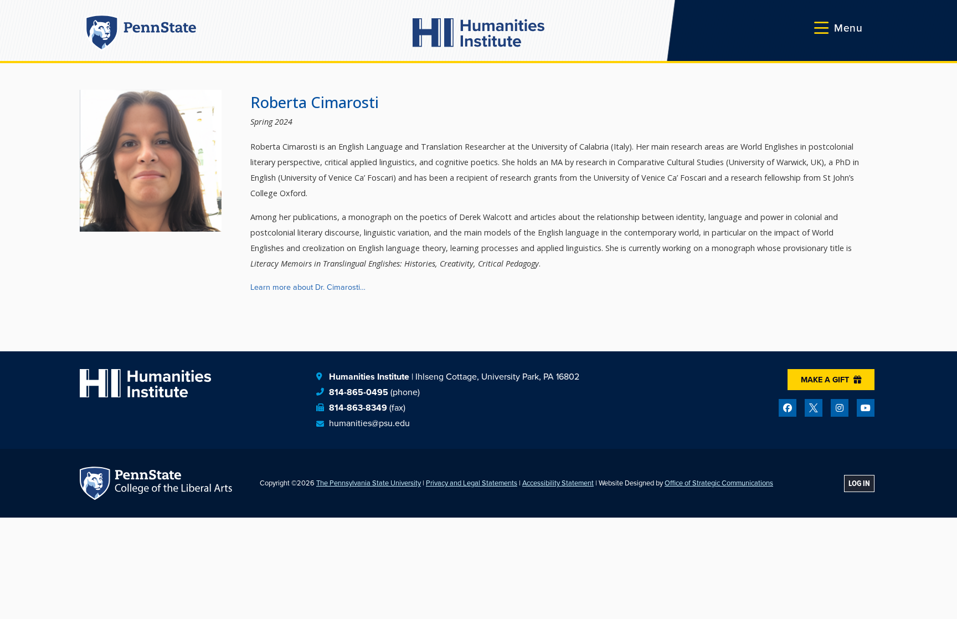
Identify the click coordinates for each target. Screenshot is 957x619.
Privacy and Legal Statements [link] (471, 483)
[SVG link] (478, 32)
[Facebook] (787, 408)
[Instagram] (839, 408)
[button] (838, 28)
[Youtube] (865, 408)
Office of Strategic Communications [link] (719, 483)
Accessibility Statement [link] (558, 483)
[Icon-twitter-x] (813, 408)
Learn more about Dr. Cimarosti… (308, 287)
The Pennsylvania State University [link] (368, 483)
